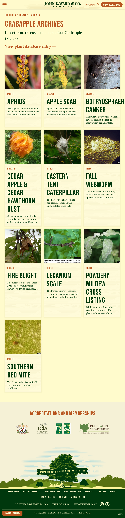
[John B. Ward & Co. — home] (62, 4)
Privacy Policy (85, 513)
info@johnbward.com (85, 504)
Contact (63, 497)
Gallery (102, 491)
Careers (114, 491)
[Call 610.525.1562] (92, 4)
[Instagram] (102, 504)
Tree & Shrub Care (52, 491)
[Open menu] (5, 4)
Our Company (13, 491)
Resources (10, 15)
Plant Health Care (72, 491)
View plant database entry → (30, 46)
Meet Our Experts (31, 491)
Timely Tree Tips (47, 497)
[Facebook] (107, 504)
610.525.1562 (111, 5)
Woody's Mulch (78, 497)
